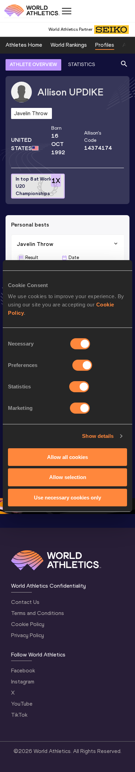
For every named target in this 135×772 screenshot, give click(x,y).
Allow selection (67, 477)
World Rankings (69, 45)
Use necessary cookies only (67, 497)
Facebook (23, 670)
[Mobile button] (66, 11)
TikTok (19, 714)
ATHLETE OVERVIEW (33, 64)
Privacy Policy (27, 635)
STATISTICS (81, 64)
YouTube (22, 703)
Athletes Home (24, 45)
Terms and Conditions (37, 613)
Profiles (104, 45)
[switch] (82, 364)
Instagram (22, 681)
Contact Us (25, 602)
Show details (98, 436)
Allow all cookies (67, 457)
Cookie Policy (27, 624)
